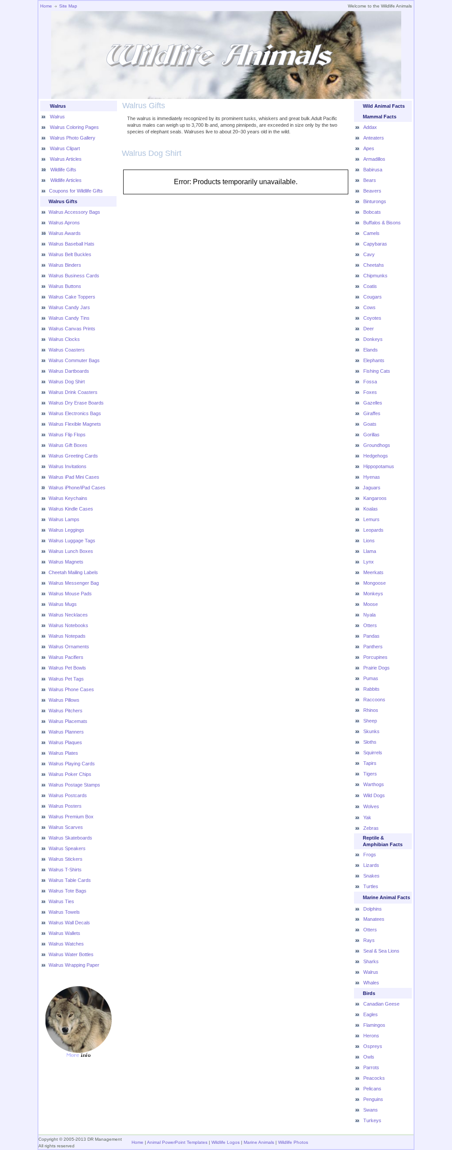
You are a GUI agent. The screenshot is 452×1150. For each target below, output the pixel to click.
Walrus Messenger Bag (74, 583)
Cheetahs (373, 265)
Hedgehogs (375, 455)
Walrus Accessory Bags (74, 212)
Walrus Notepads (67, 636)
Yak (367, 817)
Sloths (370, 742)
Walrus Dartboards (69, 371)
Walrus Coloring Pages (74, 127)
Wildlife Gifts (62, 169)
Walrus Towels (64, 912)
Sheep (370, 720)
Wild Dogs (374, 795)
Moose (370, 604)
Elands (370, 349)
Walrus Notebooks (68, 625)
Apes (368, 148)
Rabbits (371, 689)
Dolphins (372, 909)
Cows (369, 307)
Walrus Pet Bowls (67, 667)
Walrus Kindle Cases (71, 508)
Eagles (370, 1014)
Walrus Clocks (64, 339)
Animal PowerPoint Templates (177, 1142)
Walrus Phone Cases (71, 689)
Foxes (370, 392)
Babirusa (372, 169)
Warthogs (373, 784)
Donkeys (373, 339)
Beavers (372, 190)
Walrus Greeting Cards (73, 455)
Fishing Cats (376, 371)
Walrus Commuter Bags (74, 360)
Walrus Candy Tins (69, 318)
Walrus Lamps (64, 519)
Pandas (371, 636)
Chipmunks (375, 275)
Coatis (370, 286)
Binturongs (374, 201)
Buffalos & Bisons (382, 222)
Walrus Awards (65, 233)
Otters (370, 625)
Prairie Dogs (376, 667)
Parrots (371, 1067)
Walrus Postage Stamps (74, 784)
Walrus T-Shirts (65, 869)
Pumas (370, 678)
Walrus (57, 116)
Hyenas (371, 477)
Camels (371, 233)
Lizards (371, 865)
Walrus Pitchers (66, 710)
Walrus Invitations (68, 466)
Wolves (371, 806)
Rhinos (370, 710)
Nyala (369, 614)
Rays (369, 940)
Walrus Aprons (64, 222)
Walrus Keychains (68, 498)
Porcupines (375, 657)
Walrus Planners (66, 731)
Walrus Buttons (65, 286)
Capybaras (375, 243)
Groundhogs (376, 445)
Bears (369, 180)
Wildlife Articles (65, 180)
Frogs (369, 854)
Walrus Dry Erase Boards (76, 402)
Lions (369, 540)
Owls (368, 1056)
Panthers (373, 646)
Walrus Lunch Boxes (71, 551)
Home (46, 6)
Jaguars (371, 487)
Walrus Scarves (66, 827)
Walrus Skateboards (70, 837)
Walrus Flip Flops (67, 434)
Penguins (373, 1099)
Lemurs (371, 519)
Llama (369, 551)
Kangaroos (375, 498)
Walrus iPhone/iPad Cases (77, 487)
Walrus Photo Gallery (72, 137)
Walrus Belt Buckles (70, 254)
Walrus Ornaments (69, 646)
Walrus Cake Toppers (72, 296)
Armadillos (374, 159)
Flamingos (374, 1025)
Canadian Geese (381, 1003)
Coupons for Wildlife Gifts (76, 190)
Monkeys (373, 593)
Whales (371, 982)
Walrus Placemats (68, 721)
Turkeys (372, 1120)
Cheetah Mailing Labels (73, 572)
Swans (370, 1109)
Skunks (371, 731)
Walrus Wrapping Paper (74, 965)
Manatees (373, 919)
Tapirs (370, 763)
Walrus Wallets (64, 933)
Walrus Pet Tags (66, 678)
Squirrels (372, 752)
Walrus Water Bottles (71, 954)
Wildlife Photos (293, 1142)
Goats (370, 424)
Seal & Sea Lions (381, 950)
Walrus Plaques (65, 742)
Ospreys (372, 1046)
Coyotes (372, 318)
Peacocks (374, 1078)
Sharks (371, 961)
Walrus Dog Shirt (67, 381)
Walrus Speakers (67, 848)
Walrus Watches (66, 943)
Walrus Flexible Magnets (75, 424)
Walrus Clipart (65, 148)
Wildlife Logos (225, 1142)
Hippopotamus (378, 466)
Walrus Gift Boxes (68, 445)
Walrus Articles (66, 159)
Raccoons (374, 699)
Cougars (372, 296)
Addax (370, 127)
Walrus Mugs (63, 604)
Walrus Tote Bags (68, 890)
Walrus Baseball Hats (71, 243)
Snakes (371, 875)
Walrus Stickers (66, 859)
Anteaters (373, 137)
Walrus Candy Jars (69, 307)
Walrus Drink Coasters (73, 392)
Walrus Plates (63, 753)
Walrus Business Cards (74, 275)
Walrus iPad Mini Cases (74, 477)
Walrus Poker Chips (70, 774)
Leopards (373, 530)
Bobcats (372, 212)
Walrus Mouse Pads (70, 593)
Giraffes (371, 413)
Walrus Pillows (64, 700)
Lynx (368, 561)
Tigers (370, 773)
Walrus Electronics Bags (75, 413)
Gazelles (372, 402)
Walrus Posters (65, 806)
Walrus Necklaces (68, 614)
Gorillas (371, 434)
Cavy (369, 254)
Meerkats (373, 572)
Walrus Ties (61, 901)
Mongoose (374, 583)
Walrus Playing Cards (72, 763)
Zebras (371, 828)
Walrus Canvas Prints (72, 328)
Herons (371, 1035)
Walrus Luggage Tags (72, 540)
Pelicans (372, 1088)
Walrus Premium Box (71, 816)
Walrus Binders (65, 265)
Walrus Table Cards (70, 880)
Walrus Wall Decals (69, 922)
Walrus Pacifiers (66, 657)
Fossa (370, 381)
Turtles (370, 886)
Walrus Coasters (67, 349)
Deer (368, 328)
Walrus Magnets (66, 561)
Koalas (370, 508)
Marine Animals (259, 1142)
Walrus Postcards (68, 795)
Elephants (373, 360)
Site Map (68, 6)
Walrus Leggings (66, 530)
